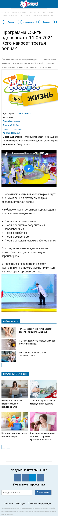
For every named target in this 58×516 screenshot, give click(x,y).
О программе (28, 22)
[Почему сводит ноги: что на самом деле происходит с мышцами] (8, 332)
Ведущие (46, 22)
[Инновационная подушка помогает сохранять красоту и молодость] (43, 421)
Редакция (20, 503)
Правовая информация (39, 503)
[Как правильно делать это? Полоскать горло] (8, 356)
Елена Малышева (11, 121)
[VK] (25, 477)
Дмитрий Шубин (11, 125)
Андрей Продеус (11, 133)
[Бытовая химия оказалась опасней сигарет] (14, 421)
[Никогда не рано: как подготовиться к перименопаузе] (14, 389)
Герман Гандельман (13, 129)
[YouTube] (40, 477)
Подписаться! (43, 492)
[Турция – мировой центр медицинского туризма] (43, 389)
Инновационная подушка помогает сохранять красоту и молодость (42, 436)
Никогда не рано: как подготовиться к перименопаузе (11, 403)
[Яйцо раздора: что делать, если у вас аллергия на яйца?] (8, 344)
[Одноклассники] (17, 477)
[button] (54, 4)
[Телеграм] (32, 477)
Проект (11, 22)
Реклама (8, 503)
